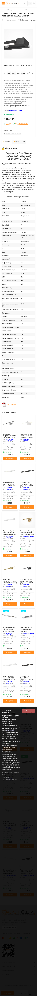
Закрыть (34, 995)
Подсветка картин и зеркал (12, 134)
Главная (4, 10)
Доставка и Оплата (21, 123)
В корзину (9, 458)
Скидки (8, 123)
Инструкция (11, 404)
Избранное (24, 20)
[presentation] (7, 46)
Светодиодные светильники (16, 10)
